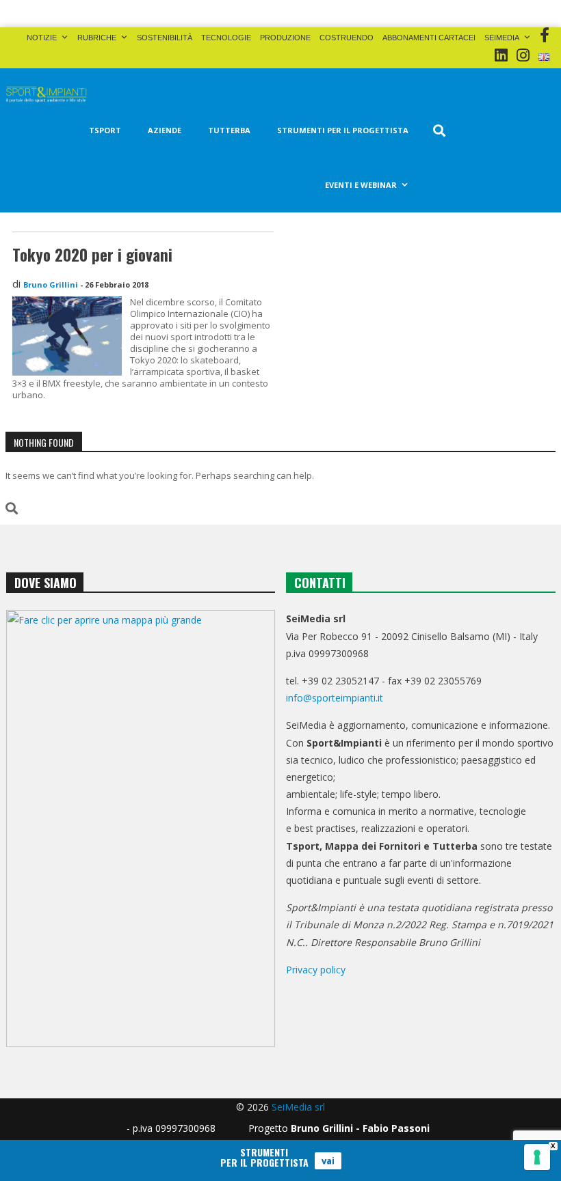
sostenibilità (164, 37)
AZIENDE (164, 130)
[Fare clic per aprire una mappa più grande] (140, 828)
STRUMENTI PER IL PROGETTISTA (342, 130)
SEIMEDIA (501, 37)
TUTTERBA (229, 130)
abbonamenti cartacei (428, 37)
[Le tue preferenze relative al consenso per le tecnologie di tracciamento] (537, 1157)
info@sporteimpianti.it (334, 697)
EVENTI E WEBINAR (361, 185)
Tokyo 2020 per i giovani (92, 254)
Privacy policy (315, 969)
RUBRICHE (96, 37)
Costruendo (346, 37)
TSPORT (105, 130)
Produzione (285, 37)
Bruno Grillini (50, 284)
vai (328, 1160)
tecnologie (226, 37)
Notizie (42, 37)
